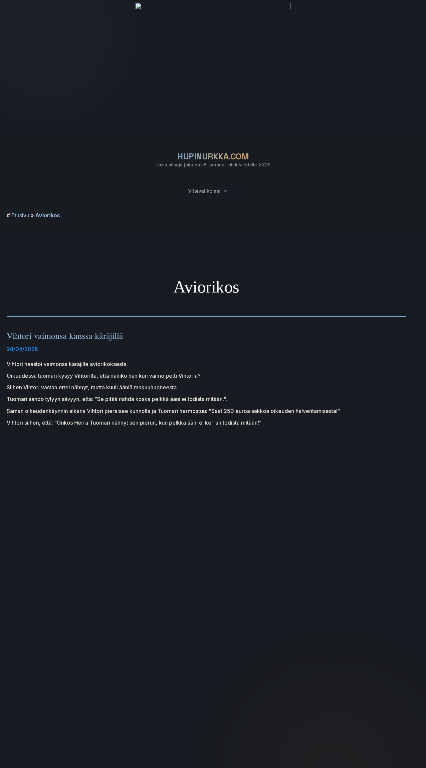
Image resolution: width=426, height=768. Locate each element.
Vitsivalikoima (204, 191)
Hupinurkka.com (213, 156)
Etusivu (20, 215)
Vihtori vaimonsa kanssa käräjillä (65, 335)
